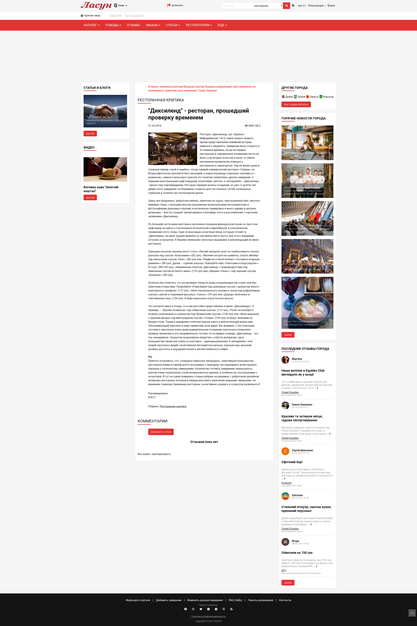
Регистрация (316, 5)
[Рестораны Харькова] (321, 97)
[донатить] (169, 6)
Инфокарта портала (138, 600)
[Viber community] (223, 609)
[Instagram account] (193, 609)
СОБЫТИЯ (115, 15)
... (315, 388)
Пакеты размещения (260, 600)
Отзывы (133, 25)
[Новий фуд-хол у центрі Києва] (307, 272)
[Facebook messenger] (208, 609)
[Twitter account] (200, 609)
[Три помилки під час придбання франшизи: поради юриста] (105, 126)
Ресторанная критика (173, 406)
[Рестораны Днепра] (283, 97)
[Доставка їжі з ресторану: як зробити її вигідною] (307, 159)
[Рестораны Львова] (296, 97)
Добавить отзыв (161, 431)
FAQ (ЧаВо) (235, 600)
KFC (283, 570)
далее (288, 334)
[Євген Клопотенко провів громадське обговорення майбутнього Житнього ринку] (307, 234)
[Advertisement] (208, 55)
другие (90, 133)
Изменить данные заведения (205, 600)
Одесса (314, 96)
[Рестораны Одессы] (308, 97)
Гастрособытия (134, 15)
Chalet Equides (290, 392)
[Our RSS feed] (231, 609)
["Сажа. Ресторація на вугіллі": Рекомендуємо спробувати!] (307, 327)
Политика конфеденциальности (208, 616)
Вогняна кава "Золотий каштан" (101, 189)
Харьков (328, 96)
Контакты (285, 600)
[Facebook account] (185, 609)
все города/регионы (296, 104)
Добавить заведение (168, 600)
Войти (331, 5)
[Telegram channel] (216, 609)
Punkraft (286, 483)
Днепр (289, 96)
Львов (301, 96)
